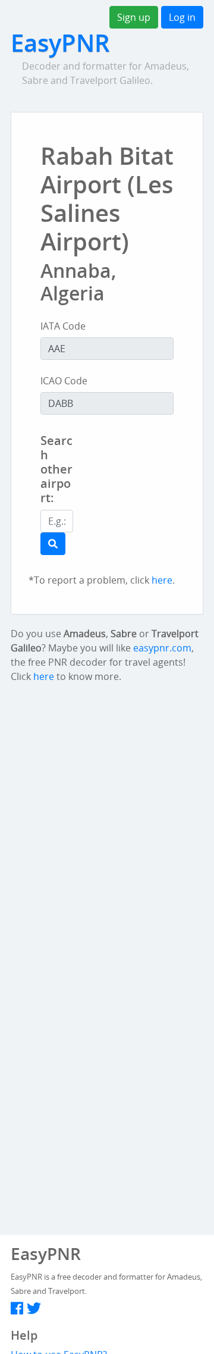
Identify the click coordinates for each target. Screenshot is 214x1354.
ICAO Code (63, 380)
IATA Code (63, 326)
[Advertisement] (157, 492)
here (162, 580)
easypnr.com (162, 647)
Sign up (133, 17)
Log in (182, 17)
